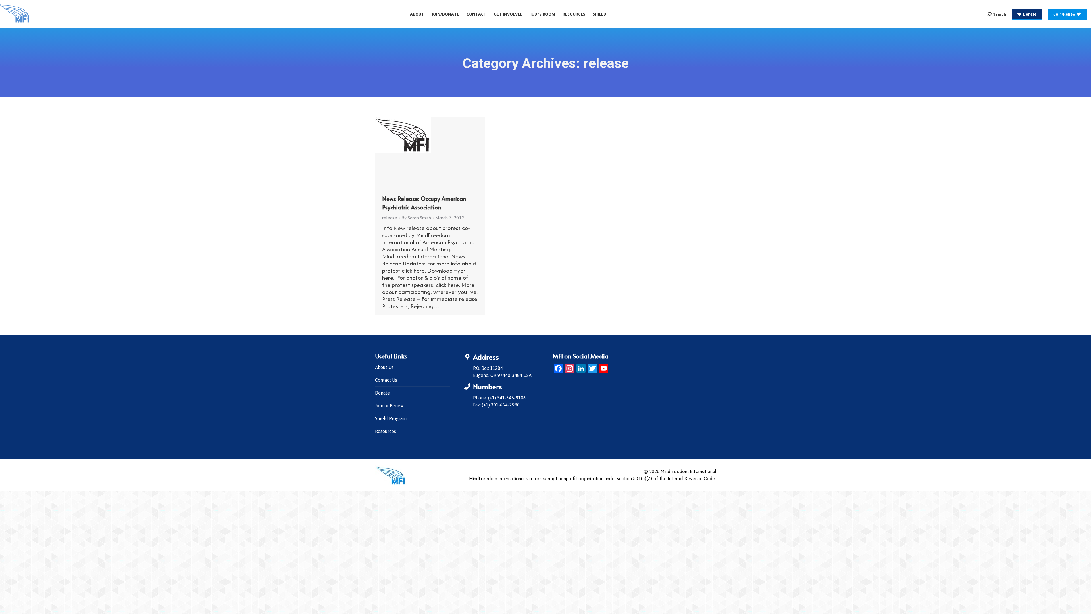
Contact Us (386, 380)
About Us (384, 367)
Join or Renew (389, 405)
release (389, 217)
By (416, 217)
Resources (385, 431)
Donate (382, 392)
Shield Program (391, 418)
